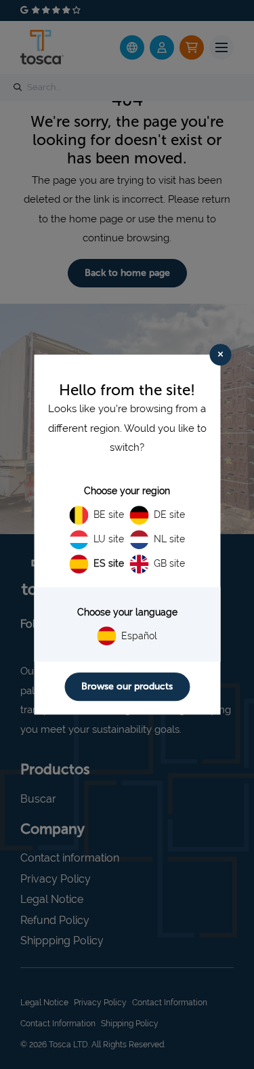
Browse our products (127, 686)
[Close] (220, 354)
